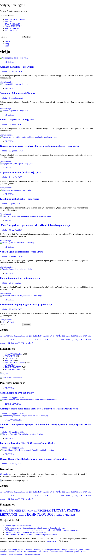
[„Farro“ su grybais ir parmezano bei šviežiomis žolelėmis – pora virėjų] (25, 216)
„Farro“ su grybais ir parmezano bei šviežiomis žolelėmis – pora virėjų (35, 225)
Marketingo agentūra (16, 549)
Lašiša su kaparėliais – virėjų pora (17, 119)
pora (45, 339)
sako (58, 340)
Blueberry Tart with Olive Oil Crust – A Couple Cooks (27, 443)
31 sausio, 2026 (15, 124)
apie (1, 336)
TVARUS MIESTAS (13, 24)
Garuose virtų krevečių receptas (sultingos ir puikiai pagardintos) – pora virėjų (39, 146)
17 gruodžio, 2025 (16, 151)
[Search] (0, 35)
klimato (68, 336)
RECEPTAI (9, 62)
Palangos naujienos (32, 554)
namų (20, 340)
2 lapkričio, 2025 (15, 177)
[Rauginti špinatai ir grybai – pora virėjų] (16, 269)
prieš (50, 340)
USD (9, 343)
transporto (3, 343)
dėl (27, 336)
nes (28, 340)
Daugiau (16, 336)
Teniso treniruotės (56, 552)
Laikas (90, 336)
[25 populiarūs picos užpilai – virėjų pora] (16, 163)
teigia (76, 340)
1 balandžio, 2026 (16, 98)
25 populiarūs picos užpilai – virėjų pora (20, 172)
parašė (38, 339)
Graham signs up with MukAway (17, 392)
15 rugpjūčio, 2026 (16, 397)
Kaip (62, 335)
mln (12, 339)
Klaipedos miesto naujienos (72, 549)
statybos (72, 340)
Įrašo (31, 343)
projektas (54, 340)
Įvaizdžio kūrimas (30, 552)
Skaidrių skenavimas (52, 549)
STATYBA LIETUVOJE (15, 19)
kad (58, 335)
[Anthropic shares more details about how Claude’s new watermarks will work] (28, 400)
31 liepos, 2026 (15, 464)
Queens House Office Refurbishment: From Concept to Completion (33, 459)
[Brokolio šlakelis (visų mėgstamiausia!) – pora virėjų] (21, 296)
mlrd (16, 340)
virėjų (21, 342)
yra (27, 343)
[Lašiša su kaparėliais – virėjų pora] (14, 111)
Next (12, 322)
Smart (67, 340)
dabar (11, 336)
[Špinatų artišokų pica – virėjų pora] (14, 84)
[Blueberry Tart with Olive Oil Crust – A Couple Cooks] (22, 434)
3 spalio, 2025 (14, 204)
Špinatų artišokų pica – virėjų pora (17, 93)
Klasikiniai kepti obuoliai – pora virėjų (19, 199)
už (13, 343)
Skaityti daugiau (6, 82)
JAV (51, 336)
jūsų (54, 336)
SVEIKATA (9, 365)
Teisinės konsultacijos (34, 549)
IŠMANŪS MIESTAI (13, 26)
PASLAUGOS (11, 30)
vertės (16, 343)
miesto (6, 340)
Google (43, 336)
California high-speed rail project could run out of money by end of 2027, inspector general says (42, 530)
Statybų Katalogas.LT (14, 5)
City (8, 336)
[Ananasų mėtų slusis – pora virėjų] (14, 58)
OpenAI (31, 340)
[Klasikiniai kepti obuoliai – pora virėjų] (15, 190)
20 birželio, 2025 (15, 309)
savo (62, 340)
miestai (2, 340)
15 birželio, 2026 (15, 71)
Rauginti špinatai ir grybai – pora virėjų (20, 278)
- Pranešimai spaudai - (72, 552)
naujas (24, 340)
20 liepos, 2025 (15, 283)
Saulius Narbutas (15, 552)
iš (48, 336)
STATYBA (9, 22)
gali (30, 336)
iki (47, 336)
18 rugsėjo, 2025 (15, 230)
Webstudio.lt (5, 474)
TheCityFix (85, 339)
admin (4, 71)
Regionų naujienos (16, 554)
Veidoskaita (43, 552)
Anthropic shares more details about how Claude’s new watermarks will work (39, 408)
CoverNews (51, 541)
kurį (85, 335)
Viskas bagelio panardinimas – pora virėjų (21, 251)
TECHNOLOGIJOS (13, 28)
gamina (37, 335)
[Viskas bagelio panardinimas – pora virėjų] (17, 243)
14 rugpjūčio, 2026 (16, 448)
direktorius (22, 336)
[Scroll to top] (0, 543)
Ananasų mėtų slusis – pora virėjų (17, 66)
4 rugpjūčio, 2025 (16, 256)
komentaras (76, 335)
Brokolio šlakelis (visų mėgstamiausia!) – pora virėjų (26, 304)
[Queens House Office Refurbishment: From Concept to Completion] (27, 450)
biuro (4, 336)
